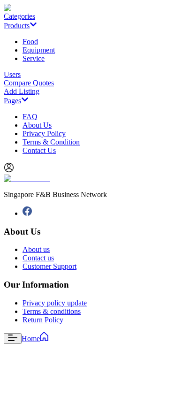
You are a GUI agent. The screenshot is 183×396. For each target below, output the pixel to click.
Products (17, 26)
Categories (19, 16)
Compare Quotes (29, 83)
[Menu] (13, 338)
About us (36, 249)
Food (30, 42)
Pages (12, 101)
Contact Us (39, 150)
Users (12, 74)
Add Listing (21, 91)
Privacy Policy (44, 133)
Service (34, 58)
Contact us (38, 258)
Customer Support (49, 266)
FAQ (30, 117)
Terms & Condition (51, 142)
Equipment (39, 50)
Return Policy (43, 320)
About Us (37, 125)
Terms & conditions (52, 311)
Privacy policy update (55, 303)
